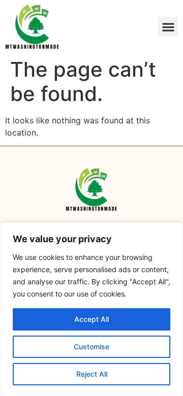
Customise (91, 346)
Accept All (91, 319)
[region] (91, 309)
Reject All (91, 374)
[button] (168, 27)
